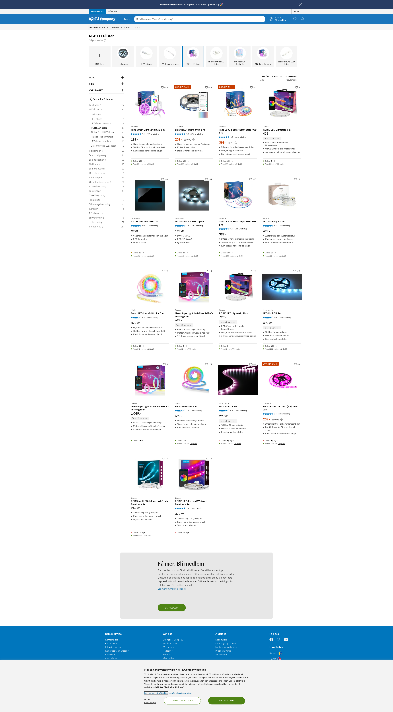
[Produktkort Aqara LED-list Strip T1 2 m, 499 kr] (282, 195)
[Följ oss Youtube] (286, 640)
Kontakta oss (111, 639)
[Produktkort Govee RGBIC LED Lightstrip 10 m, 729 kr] (238, 287)
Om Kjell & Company (173, 639)
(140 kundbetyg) (240, 229)
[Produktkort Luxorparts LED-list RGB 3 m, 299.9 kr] (238, 380)
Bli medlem (171, 607)
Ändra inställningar (150, 701)
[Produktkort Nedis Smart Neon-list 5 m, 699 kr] (194, 380)
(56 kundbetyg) (152, 226)
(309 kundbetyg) (152, 134)
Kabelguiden (221, 639)
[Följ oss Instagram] (278, 640)
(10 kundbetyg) (196, 410)
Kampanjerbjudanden (226, 643)
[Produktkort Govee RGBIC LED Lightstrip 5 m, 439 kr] (282, 103)
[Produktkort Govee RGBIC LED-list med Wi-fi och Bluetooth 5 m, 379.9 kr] (194, 475)
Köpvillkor (110, 654)
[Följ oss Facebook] (271, 640)
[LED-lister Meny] (124, 27)
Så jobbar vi (168, 647)
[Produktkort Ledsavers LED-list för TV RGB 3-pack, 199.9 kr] (194, 195)
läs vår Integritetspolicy (180, 693)
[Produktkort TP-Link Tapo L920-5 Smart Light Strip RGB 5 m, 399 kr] (238, 195)
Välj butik (150, 164)
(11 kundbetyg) (240, 137)
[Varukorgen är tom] (302, 18)
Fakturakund (111, 643)
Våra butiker (169, 658)
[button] (105, 40)
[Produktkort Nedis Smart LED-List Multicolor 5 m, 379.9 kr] (150, 287)
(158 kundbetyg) (196, 226)
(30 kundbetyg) (152, 317)
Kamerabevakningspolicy (117, 650)
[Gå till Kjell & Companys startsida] (103, 19)
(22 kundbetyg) (284, 414)
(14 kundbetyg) (284, 226)
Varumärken (221, 654)
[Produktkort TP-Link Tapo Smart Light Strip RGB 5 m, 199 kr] (150, 103)
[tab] (97, 11)
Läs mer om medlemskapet (172, 588)
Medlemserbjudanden (226, 647)
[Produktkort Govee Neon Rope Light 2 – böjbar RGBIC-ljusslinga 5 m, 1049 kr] (150, 380)
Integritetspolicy (113, 647)
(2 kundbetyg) (195, 508)
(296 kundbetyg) (196, 134)
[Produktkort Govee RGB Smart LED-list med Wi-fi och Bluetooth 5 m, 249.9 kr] (150, 475)
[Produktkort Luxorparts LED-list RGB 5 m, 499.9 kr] (282, 287)
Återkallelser (111, 658)
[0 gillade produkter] (294, 18)
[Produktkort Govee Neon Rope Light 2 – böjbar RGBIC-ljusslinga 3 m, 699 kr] (194, 287)
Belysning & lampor (103, 98)
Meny (127, 19)
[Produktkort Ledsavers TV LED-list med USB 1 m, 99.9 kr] (150, 195)
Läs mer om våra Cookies (156, 693)
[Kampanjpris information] (193, 139)
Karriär (166, 654)
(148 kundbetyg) (284, 317)
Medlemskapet (170, 643)
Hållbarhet (168, 650)
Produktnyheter (223, 650)
